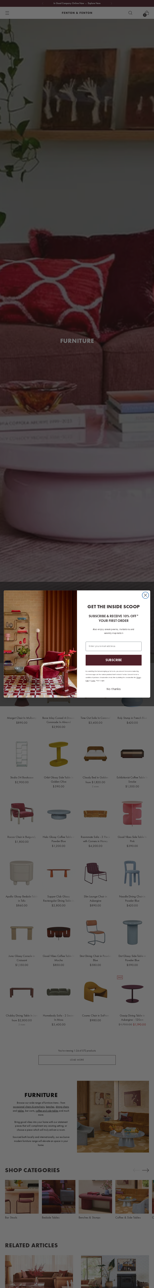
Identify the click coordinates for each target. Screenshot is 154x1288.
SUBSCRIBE (113, 660)
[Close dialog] (145, 595)
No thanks (114, 689)
